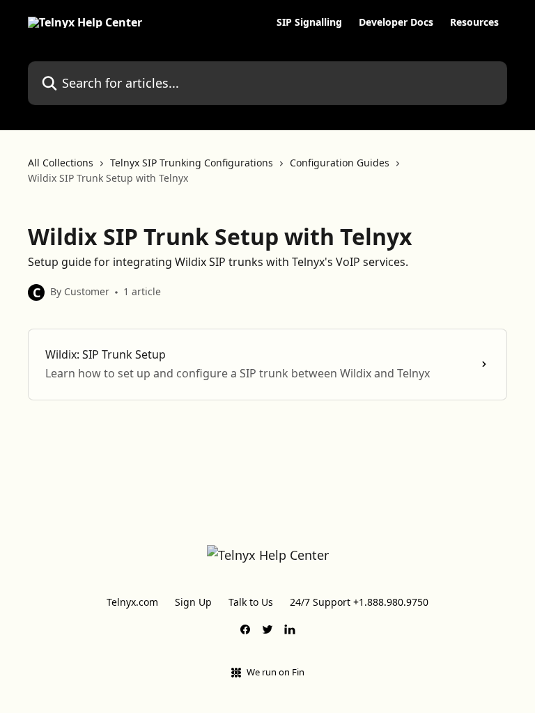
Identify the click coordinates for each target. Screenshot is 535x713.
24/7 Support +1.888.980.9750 (359, 602)
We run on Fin (275, 672)
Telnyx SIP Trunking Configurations (191, 162)
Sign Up (193, 602)
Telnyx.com (132, 602)
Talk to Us (250, 602)
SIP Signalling (309, 22)
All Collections (60, 162)
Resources (474, 22)
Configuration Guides (339, 162)
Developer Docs (396, 22)
